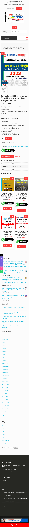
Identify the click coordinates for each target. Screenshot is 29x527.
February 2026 (5, 351)
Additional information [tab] (7, 156)
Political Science (24, 146)
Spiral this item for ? (8, 142)
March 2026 (4, 348)
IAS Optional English (15, 146)
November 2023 (5, 369)
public (3, 434)
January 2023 (5, 381)
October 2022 (5, 387)
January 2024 (5, 363)
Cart (13, 8)
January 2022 (5, 399)
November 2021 (5, 405)
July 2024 (4, 354)
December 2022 (5, 384)
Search (16, 447)
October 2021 (5, 409)
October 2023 (5, 372)
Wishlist (9, 8)
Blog (3, 425)
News (3, 428)
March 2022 (4, 393)
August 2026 (5, 339)
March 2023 (4, 378)
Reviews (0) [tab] (17, 156)
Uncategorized (5, 440)
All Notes (8, 146)
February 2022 (5, 396)
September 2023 (6, 375)
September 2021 (6, 412)
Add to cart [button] (6, 208)
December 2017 (5, 418)
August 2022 (5, 390)
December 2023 (5, 366)
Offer (3, 431)
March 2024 (4, 360)
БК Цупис (4, 443)
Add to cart (8, 138)
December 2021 (5, 402)
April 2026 (4, 345)
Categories (6, 38)
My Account (19, 8)
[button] (27, 38)
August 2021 (5, 415)
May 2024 (4, 357)
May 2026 (4, 342)
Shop (3, 437)
